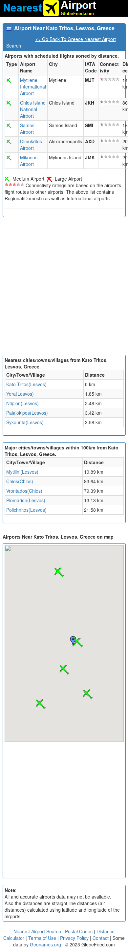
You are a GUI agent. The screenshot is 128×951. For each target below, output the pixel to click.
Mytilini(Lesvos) (22, 471)
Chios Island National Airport (33, 109)
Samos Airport (27, 128)
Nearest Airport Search (37, 931)
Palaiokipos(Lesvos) (27, 412)
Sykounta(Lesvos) (25, 422)
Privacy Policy (75, 938)
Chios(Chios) (19, 481)
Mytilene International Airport (33, 86)
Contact (101, 938)
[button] (78, 642)
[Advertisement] (64, 287)
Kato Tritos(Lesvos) (26, 384)
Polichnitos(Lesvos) (26, 509)
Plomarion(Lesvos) (25, 500)
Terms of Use (42, 938)
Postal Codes (79, 931)
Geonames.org (45, 944)
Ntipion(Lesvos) (22, 403)
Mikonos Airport (28, 160)
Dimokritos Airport (31, 144)
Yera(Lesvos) (20, 393)
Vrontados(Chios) (24, 490)
